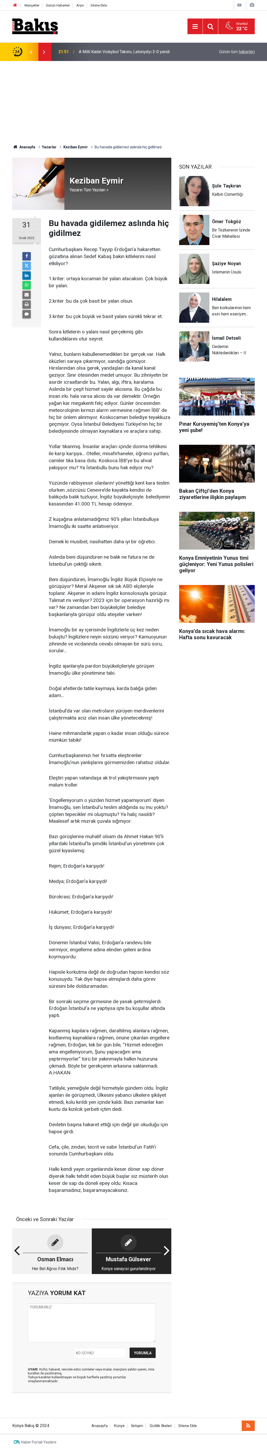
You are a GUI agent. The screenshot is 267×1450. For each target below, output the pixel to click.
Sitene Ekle (98, 5)
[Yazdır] (26, 304)
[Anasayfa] (15, 5)
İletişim (137, 1426)
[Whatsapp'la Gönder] (26, 285)
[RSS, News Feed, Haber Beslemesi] (248, 1426)
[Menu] (195, 27)
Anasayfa (100, 1426)
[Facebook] (26, 256)
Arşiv (80, 5)
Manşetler (32, 5)
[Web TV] (239, 5)
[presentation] (31, 52)
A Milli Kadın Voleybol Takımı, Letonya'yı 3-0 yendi (124, 48)
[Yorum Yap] (26, 314)
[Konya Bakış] (35, 25)
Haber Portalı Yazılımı (38, 1442)
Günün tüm (237, 51)
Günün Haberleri (58, 5)
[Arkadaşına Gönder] (26, 295)
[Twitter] (26, 266)
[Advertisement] (133, 100)
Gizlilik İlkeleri (161, 1426)
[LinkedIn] (26, 275)
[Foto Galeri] (252, 5)
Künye (119, 1426)
